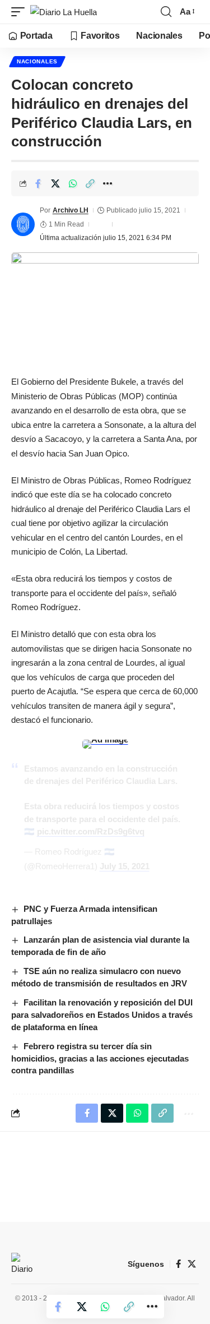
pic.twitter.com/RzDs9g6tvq (90, 831)
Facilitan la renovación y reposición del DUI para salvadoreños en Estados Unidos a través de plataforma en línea (102, 1015)
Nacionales (37, 61)
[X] (192, 1264)
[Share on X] (55, 183)
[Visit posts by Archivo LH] (23, 224)
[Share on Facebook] (38, 183)
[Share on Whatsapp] (73, 183)
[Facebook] (178, 1264)
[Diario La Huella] (63, 12)
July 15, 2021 (125, 866)
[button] (20, 12)
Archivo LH (70, 210)
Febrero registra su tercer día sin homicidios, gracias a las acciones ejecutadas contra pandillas (100, 1058)
